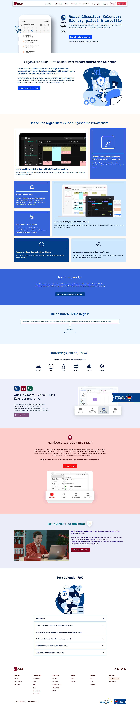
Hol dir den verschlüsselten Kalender (70, 294)
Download (59, 4)
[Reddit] (115, 669)
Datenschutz (36, 691)
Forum (92, 678)
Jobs (98, 4)
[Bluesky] (122, 669)
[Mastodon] (118, 669)
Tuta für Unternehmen (80, 550)
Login (113, 4)
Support (105, 4)
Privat (72, 678)
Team (34, 681)
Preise (67, 4)
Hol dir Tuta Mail (70, 466)
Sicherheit (55, 681)
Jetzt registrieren (21, 415)
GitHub (54, 691)
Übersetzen (112, 681)
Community (36, 678)
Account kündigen (19, 701)
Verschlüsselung (56, 684)
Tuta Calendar (18, 681)
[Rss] (125, 669)
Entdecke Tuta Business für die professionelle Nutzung (84, 41)
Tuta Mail (16, 678)
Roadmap (54, 678)
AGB (34, 687)
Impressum (36, 694)
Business (74, 4)
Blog (93, 4)
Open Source (55, 687)
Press (91, 681)
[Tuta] (18, 3)
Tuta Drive (17, 684)
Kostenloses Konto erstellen (80, 37)
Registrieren (121, 4)
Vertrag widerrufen (33, 701)
